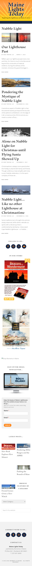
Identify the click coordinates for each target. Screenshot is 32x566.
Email (6, 418)
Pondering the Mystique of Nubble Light (12, 96)
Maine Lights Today (16, 10)
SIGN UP (7, 425)
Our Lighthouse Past (14, 49)
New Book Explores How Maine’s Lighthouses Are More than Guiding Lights (8, 454)
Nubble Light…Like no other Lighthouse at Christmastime (13, 206)
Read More (5, 72)
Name (6, 410)
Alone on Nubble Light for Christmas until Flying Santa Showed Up (14, 150)
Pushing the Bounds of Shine (23, 473)
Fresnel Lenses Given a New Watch (7, 494)
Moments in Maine (20, 549)
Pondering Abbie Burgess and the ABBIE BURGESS (23, 453)
